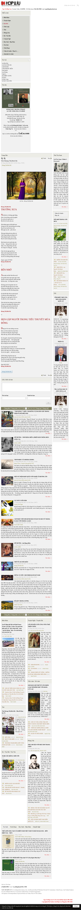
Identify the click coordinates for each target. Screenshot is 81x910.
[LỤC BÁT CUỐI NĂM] (7, 508)
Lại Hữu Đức (5, 63)
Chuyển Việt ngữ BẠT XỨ (27, 463)
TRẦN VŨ (37, 821)
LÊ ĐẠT (4, 77)
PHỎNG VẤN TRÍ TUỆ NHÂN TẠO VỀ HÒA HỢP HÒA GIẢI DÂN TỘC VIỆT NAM (38, 809)
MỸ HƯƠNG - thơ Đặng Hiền (22, 543)
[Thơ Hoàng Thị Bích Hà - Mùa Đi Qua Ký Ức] (8, 725)
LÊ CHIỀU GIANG (7, 75)
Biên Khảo (5, 620)
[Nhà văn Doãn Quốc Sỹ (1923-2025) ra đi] (61, 400)
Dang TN (58, 278)
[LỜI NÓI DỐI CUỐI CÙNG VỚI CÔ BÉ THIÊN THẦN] (34, 640)
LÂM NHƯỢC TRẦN (7, 68)
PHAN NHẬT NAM (44, 821)
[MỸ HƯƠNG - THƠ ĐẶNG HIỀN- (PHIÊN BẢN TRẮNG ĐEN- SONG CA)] (7, 444)
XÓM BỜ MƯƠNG (35, 664)
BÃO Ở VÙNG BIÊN (10, 739)
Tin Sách (5, 827)
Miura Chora (17, 463)
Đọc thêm (48, 433)
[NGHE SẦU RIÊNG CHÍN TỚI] (8, 765)
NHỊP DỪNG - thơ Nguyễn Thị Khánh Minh (59, 269)
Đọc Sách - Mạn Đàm (25, 827)
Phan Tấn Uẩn (8, 793)
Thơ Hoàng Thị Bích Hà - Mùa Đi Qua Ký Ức (12, 712)
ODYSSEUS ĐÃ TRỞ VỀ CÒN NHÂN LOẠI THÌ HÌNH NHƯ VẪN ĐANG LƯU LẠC (38, 687)
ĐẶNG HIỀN (17, 443)
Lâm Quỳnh (5, 70)
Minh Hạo (45, 691)
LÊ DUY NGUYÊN (7, 81)
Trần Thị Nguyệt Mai (35, 750)
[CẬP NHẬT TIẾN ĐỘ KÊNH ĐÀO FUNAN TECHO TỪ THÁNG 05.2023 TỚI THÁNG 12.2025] (7, 522)
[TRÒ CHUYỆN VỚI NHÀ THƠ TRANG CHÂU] (34, 760)
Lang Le (4, 74)
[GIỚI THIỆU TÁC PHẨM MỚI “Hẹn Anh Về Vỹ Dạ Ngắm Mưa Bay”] (8, 865)
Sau (49, 158)
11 (31, 408)
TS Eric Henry (28, 836)
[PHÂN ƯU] (61, 353)
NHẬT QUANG (18, 604)
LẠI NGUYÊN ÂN (6, 65)
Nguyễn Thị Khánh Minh (63, 271)
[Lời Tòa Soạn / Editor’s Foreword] (61, 167)
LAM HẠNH (5, 67)
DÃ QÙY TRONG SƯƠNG (21, 601)
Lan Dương (4, 72)
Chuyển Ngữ (36, 827)
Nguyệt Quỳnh (34, 676)
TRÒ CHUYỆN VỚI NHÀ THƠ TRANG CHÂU (39, 745)
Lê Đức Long (5, 79)
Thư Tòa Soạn (58, 155)
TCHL (60, 317)
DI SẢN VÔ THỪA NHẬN (37, 733)
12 (33, 408)
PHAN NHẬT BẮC (9, 785)
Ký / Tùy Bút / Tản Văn (9, 752)
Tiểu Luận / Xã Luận (34, 681)
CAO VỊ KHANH (61, 284)
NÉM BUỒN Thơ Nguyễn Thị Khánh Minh (59, 275)
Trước (44, 158)
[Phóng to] (5, 158)
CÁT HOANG (34, 668)
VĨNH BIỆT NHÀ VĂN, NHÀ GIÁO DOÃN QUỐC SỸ (60, 299)
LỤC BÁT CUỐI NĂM (20, 500)
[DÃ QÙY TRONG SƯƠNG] (7, 605)
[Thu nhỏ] (2, 158)
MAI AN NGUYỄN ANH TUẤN (22, 417)
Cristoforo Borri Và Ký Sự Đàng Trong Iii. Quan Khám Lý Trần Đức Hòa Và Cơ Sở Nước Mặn (13, 694)
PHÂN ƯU (61, 341)
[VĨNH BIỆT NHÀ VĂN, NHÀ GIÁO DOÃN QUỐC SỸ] (61, 311)
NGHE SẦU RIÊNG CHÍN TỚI (10, 756)
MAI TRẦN (35, 817)
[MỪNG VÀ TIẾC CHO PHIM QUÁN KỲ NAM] (7, 577)
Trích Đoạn (13, 827)
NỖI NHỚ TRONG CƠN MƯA (60, 220)
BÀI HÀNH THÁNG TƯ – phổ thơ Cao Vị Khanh (61, 282)
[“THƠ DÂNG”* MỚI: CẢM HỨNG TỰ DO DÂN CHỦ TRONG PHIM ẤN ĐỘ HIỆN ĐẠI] (7, 419)
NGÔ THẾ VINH (18, 524)
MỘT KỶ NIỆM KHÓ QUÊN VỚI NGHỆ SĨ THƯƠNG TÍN (30, 476)
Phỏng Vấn (31, 740)
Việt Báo (61, 407)
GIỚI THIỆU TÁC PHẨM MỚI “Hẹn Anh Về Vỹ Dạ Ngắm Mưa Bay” (21, 857)
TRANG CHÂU (43, 750)
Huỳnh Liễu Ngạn (18, 504)
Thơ (3, 707)
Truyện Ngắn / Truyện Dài (35, 620)
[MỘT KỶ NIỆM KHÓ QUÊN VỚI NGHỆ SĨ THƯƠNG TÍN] (7, 480)
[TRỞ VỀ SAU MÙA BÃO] (7, 566)
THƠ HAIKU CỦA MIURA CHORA (24, 459)
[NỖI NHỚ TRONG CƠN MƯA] (60, 235)
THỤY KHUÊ (8, 696)
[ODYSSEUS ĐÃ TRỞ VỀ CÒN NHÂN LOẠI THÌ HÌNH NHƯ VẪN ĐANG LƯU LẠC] (34, 702)
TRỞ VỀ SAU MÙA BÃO (21, 562)
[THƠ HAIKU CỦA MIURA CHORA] (7, 464)
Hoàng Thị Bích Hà (6, 165)
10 (28, 408)
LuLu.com (25, 125)
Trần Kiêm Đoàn (21, 760)
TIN (55, 293)
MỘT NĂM (7, 737)
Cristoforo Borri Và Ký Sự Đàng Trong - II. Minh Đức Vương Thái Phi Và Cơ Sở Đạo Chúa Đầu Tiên (13, 699)
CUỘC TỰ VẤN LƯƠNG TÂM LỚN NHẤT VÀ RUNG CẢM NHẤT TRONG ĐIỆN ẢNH (38, 723)
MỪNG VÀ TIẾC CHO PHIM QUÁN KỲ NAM (27, 575)
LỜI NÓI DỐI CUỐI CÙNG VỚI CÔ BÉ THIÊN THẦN (39, 625)
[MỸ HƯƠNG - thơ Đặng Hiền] (7, 550)
